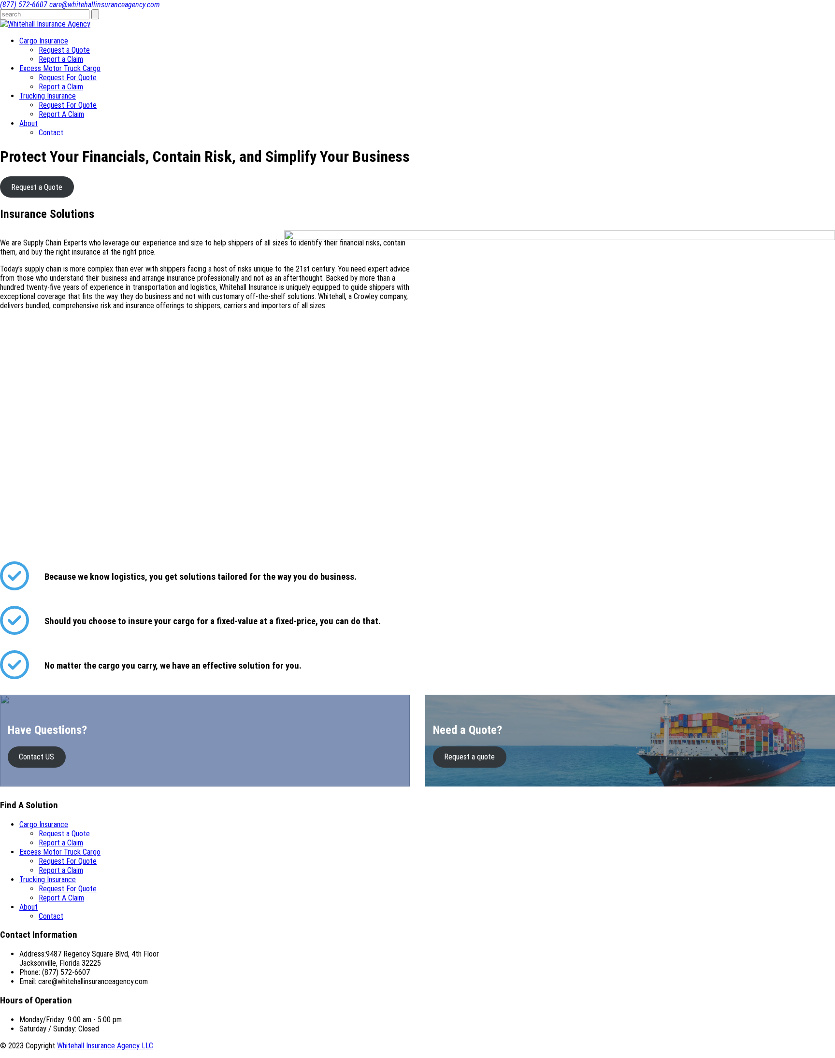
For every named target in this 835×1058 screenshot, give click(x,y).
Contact (51, 132)
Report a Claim (61, 59)
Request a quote (469, 756)
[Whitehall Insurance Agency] (45, 24)
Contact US (36, 756)
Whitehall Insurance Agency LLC (105, 1045)
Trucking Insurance (47, 95)
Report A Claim (61, 114)
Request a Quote (64, 50)
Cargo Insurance (43, 40)
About (28, 123)
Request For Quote (68, 77)
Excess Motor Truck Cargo (60, 68)
